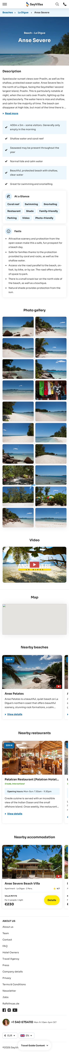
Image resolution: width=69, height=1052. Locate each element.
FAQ (5, 946)
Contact (7, 939)
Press (6, 965)
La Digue (23, 12)
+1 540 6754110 (22, 1022)
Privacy (7, 978)
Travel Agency (11, 958)
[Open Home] (34, 4)
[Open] (4, 4)
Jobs (6, 997)
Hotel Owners (11, 952)
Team (6, 933)
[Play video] (58, 686)
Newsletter (9, 990)
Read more (11, 113)
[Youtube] (15, 1010)
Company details (13, 971)
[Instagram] (9, 1010)
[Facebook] (4, 1010)
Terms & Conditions (14, 984)
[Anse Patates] (32, 672)
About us (8, 926)
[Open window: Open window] (64, 4)
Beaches (8, 12)
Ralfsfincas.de (11, 1003)
